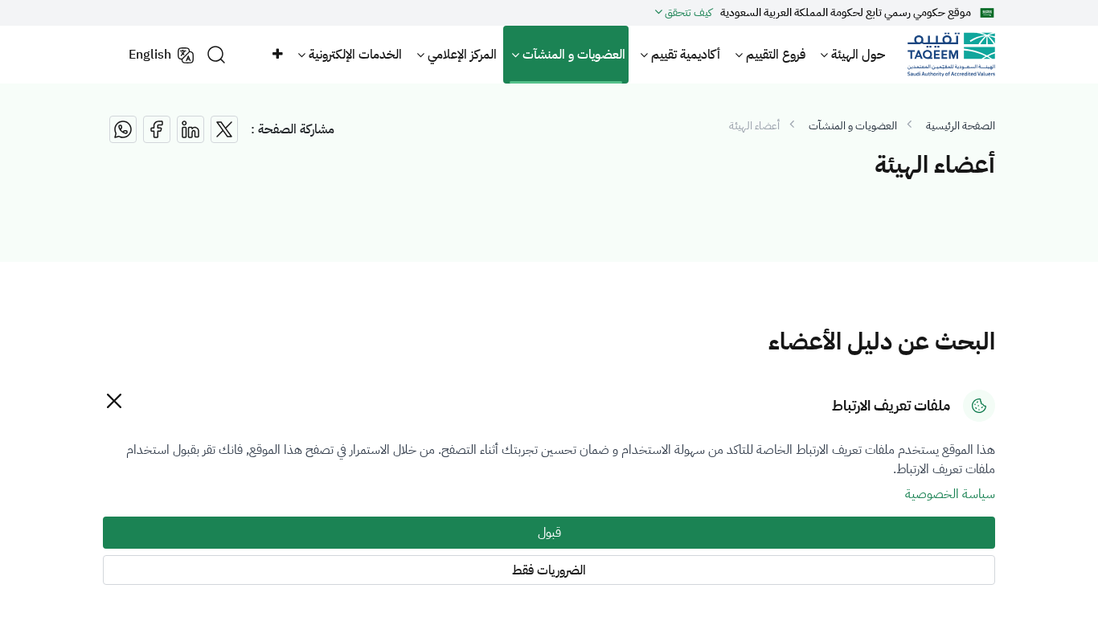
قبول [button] (549, 532)
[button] (276, 55)
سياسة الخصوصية (950, 494)
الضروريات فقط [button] (549, 570)
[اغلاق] (114, 400)
